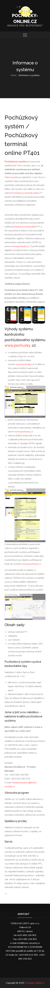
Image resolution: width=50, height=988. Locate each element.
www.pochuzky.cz (20, 246)
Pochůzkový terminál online (25, 192)
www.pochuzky (17, 345)
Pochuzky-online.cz (34, 982)
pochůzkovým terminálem (24, 226)
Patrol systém (11, 177)
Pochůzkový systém (15, 161)
